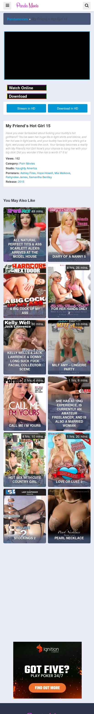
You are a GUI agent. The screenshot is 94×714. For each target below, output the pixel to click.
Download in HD (67, 108)
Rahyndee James (17, 177)
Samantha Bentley (40, 177)
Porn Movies (27, 163)
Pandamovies (17, 19)
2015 (21, 181)
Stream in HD (26, 108)
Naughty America (26, 168)
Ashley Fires (28, 173)
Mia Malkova (62, 173)
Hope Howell (45, 173)
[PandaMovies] (27, 5)
